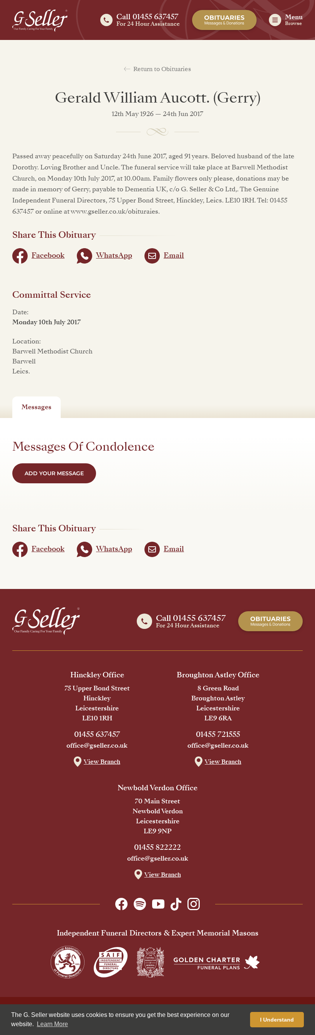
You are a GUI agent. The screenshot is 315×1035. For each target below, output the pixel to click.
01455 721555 (218, 734)
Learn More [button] (52, 1024)
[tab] (36, 407)
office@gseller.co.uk (97, 746)
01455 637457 (97, 734)
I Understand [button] (277, 1020)
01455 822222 (157, 847)
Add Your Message (54, 473)
